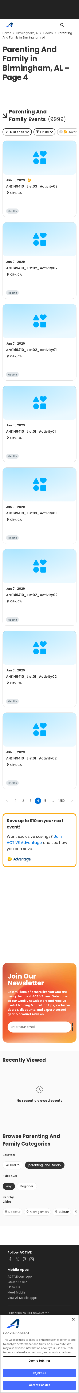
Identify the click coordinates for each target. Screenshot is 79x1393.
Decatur (14, 1212)
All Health (13, 1165)
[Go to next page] (72, 801)
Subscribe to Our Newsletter (28, 1313)
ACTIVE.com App (20, 1276)
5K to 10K (14, 1287)
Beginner (26, 1186)
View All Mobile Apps (22, 1298)
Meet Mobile (16, 1292)
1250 (62, 801)
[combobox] (17, 131)
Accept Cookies (39, 1385)
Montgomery (39, 1212)
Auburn (64, 1212)
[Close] (73, 1319)
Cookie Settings (39, 1361)
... (53, 801)
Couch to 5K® (17, 1282)
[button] (44, 131)
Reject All (39, 1373)
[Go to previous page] (7, 801)
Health (48, 33)
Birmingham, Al (27, 33)
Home (7, 33)
